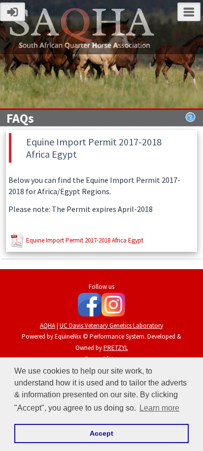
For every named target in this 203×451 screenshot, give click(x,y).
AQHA (47, 325)
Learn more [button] (159, 408)
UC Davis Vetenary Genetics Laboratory (111, 325)
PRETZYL (115, 348)
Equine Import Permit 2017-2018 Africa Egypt (84, 240)
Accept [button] (101, 433)
